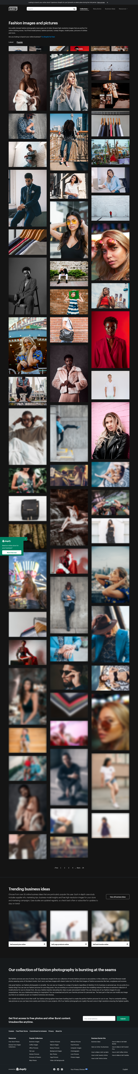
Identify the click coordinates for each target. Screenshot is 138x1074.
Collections (84, 8)
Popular (20, 42)
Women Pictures (34, 1054)
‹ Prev (56, 867)
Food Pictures (75, 1045)
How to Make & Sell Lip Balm (100, 1052)
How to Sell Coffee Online (120, 1052)
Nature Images (54, 1045)
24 (83, 867)
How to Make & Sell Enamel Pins (120, 1048)
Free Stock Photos (14, 1041)
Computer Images (76, 1048)
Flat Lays (31, 1051)
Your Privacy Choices (78, 1069)
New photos (97, 8)
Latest (11, 42)
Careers (11, 1031)
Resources (122, 8)
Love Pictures (75, 1054)
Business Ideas (95, 1041)
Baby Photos (33, 1060)
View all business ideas (118, 896)
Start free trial (12, 552)
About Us (59, 1031)
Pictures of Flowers (35, 1057)
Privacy (51, 1031)
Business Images (34, 1041)
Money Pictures (54, 1048)
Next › (79, 867)
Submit (123, 1018)
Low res (39, 108)
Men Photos (53, 1054)
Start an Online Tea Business (100, 1047)
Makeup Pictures (76, 1041)
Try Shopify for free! (48, 36)
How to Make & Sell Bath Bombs (119, 1042)
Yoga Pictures (54, 1057)
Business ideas (110, 8)
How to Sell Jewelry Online (99, 1055)
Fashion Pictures (55, 1041)
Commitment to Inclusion (38, 1031)
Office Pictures (33, 1048)
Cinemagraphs (75, 1051)
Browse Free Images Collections (15, 1046)
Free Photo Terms (22, 1031)
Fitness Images (75, 1057)
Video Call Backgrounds (57, 1060)
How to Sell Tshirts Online (99, 1058)
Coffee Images (33, 1045)
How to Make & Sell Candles (120, 1055)
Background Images (56, 1051)
